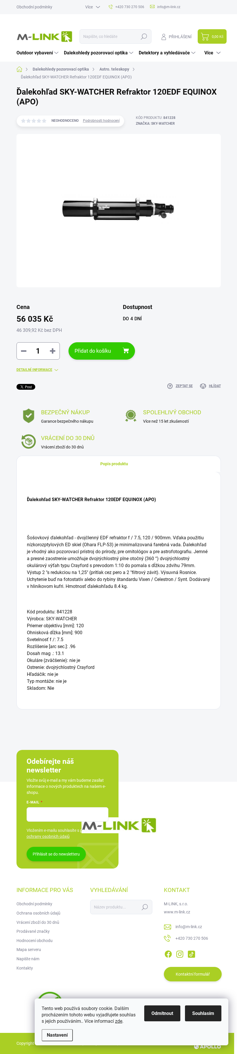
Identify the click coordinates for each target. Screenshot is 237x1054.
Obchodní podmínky (34, 7)
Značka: (155, 124)
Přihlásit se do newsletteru (56, 854)
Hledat (144, 36)
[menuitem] (38, 53)
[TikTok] (191, 953)
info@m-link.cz (188, 926)
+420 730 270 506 (191, 938)
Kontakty (24, 968)
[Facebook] (168, 953)
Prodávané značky (33, 931)
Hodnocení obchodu (34, 940)
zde (118, 1021)
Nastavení (57, 1035)
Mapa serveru (28, 949)
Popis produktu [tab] (114, 463)
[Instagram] (179, 953)
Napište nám (27, 958)
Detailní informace (34, 370)
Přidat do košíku (93, 351)
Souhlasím (203, 1013)
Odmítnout (162, 1013)
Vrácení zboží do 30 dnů (37, 922)
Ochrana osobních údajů (38, 913)
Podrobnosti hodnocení (101, 121)
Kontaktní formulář (193, 974)
